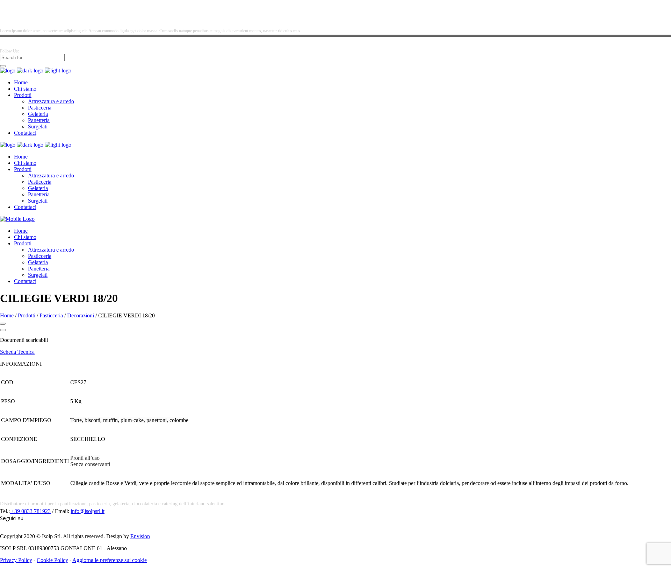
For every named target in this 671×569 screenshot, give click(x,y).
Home (7, 315)
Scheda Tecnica (17, 352)
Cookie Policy (52, 560)
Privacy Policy (16, 560)
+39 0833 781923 (30, 511)
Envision (140, 536)
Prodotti (26, 315)
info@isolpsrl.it (87, 511)
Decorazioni (80, 315)
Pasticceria (51, 315)
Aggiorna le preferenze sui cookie (109, 560)
